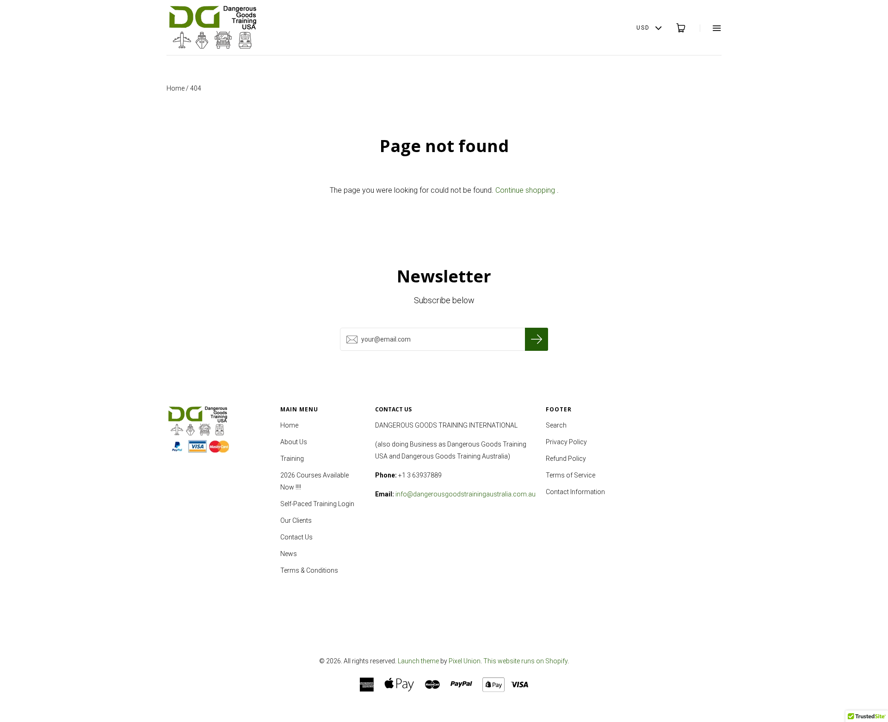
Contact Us (296, 537)
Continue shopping (525, 190)
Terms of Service (570, 475)
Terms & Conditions (309, 570)
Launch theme (418, 661)
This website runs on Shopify (525, 661)
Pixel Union (465, 661)
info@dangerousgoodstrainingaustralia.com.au (465, 494)
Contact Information (575, 492)
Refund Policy (566, 458)
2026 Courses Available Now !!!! (314, 481)
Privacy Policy (566, 442)
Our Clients (296, 520)
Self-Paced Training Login (317, 504)
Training (292, 458)
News (288, 553)
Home (175, 88)
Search (556, 425)
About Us (293, 442)
